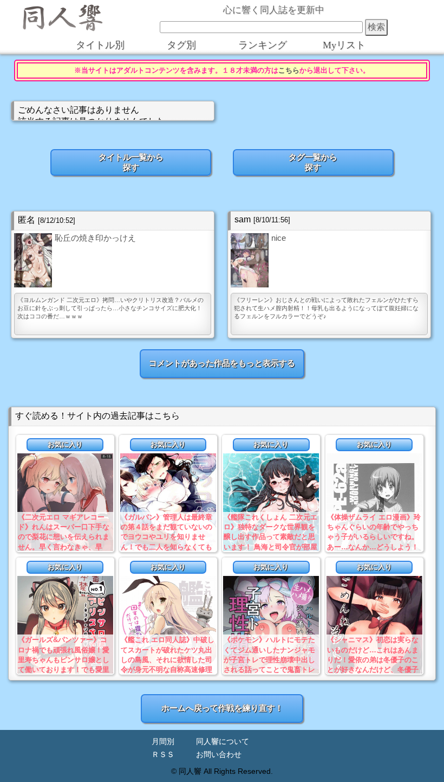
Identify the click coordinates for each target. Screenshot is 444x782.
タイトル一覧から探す (131, 162)
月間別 (163, 742)
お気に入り (65, 444)
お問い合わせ (218, 755)
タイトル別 (100, 45)
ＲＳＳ (163, 755)
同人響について (222, 742)
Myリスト (344, 45)
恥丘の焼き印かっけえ (95, 237)
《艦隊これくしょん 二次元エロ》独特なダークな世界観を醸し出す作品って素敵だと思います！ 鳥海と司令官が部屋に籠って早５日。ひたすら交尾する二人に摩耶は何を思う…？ (270, 546)
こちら (288, 70)
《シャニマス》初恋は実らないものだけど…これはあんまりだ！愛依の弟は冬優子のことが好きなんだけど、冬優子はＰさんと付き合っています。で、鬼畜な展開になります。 (373, 669)
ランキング (262, 45)
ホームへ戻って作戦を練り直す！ (222, 708)
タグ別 (181, 45)
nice (278, 237)
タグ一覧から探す (313, 162)
